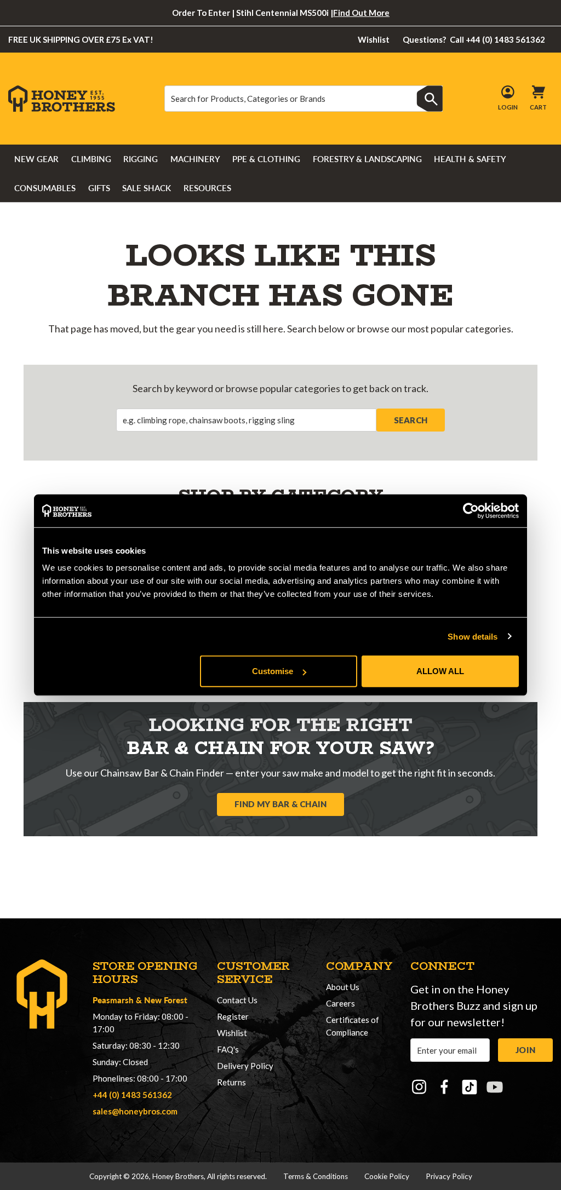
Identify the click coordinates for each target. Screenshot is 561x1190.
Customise (272, 671)
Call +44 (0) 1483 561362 (474, 39)
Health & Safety (470, 158)
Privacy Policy (449, 1176)
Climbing (91, 158)
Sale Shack (146, 187)
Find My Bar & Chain (280, 804)
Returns (231, 1082)
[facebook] (444, 1087)
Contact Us (237, 1000)
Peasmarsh (113, 999)
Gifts (99, 187)
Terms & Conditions (315, 1176)
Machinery (195, 158)
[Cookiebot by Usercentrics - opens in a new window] (471, 510)
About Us (342, 987)
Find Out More (361, 13)
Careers (340, 1003)
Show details (472, 636)
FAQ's (228, 1049)
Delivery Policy (245, 1066)
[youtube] (494, 1087)
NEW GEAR (36, 158)
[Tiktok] (469, 1087)
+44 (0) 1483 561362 (132, 1095)
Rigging (140, 158)
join (525, 1050)
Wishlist (374, 39)
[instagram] (419, 1087)
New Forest (165, 999)
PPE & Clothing (266, 158)
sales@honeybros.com (135, 1111)
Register (233, 1016)
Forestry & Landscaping (367, 158)
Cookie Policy (386, 1176)
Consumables (45, 187)
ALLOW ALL (440, 671)
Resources (207, 187)
